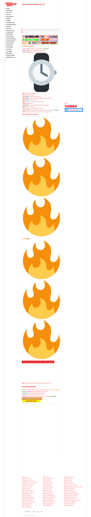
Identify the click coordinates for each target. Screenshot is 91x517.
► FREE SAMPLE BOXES (9, 30)
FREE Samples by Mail (48, 487)
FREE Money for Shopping (28, 483)
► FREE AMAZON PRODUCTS (10, 24)
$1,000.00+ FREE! (47, 480)
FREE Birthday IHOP (47, 493)
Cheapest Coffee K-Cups (27, 480)
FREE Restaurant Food (69, 483)
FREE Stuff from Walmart (27, 485)
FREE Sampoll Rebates (27, 507)
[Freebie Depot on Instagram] (76, 107)
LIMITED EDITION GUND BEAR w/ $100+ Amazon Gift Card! (36, 383)
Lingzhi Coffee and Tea (35, 96)
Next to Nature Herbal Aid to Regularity (39, 105)
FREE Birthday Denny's (27, 503)
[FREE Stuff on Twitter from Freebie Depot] (66, 107)
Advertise (33, 511)
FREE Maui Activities (47, 485)
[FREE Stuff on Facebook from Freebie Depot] (68, 107)
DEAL (25, 238)
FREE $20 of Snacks (47, 490)
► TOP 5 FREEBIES (8, 51)
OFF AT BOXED (28, 46)
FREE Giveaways (67, 480)
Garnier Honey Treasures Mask (37, 50)
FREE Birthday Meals (26, 495)
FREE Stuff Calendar (47, 483)
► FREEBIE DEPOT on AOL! (10, 57)
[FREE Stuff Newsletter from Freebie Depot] (71, 107)
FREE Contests (46, 477)
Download (36, 110)
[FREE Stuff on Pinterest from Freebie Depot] (73, 107)
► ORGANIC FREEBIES (9, 43)
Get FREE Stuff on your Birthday (29, 482)
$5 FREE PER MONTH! (69, 490)
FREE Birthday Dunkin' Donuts (29, 502)
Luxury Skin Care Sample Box (36, 48)
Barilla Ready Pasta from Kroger (37, 52)
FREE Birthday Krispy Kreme (70, 492)
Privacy (38, 511)
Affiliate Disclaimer (28, 511)
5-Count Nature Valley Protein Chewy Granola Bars (36, 389)
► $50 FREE (7, 8)
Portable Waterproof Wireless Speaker (34, 393)
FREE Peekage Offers (47, 505)
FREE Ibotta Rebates (68, 505)
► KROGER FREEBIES (9, 32)
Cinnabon (32, 106)
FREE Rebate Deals (26, 488)
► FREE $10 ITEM (8, 12)
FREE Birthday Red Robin (48, 495)
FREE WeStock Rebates (48, 503)
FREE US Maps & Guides (27, 490)
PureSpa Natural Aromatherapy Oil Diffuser (42, 396)
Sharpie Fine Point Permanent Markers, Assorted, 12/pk (38, 111)
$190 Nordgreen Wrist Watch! (32, 93)
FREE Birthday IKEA (26, 505)
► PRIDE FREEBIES (8, 53)
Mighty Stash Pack (29, 103)
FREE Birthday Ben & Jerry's (49, 502)
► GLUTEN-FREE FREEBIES (10, 41)
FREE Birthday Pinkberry (48, 500)
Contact (41, 511)
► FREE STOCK (8, 14)
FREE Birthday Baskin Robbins (71, 495)
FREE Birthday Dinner (27, 493)
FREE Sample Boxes (68, 478)
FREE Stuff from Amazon (69, 488)
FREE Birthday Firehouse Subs (71, 497)
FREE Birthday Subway (48, 498)
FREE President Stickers (48, 478)
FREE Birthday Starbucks (27, 500)
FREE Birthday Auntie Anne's (49, 497)
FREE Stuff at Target (68, 482)
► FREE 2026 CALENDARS (10, 55)
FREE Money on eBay (26, 487)
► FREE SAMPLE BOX (9, 16)
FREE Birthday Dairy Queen (70, 498)
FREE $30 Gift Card (47, 488)
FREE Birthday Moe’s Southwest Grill (72, 500)
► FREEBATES (7, 18)
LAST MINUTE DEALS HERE (29, 387)
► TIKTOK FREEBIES (9, 47)
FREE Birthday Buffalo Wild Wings (71, 493)
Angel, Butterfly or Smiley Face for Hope (34, 108)
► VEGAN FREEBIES (9, 45)
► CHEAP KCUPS (8, 49)
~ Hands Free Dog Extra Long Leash (35, 391)
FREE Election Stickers (27, 478)
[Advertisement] (41, 16)
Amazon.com (41, 101)
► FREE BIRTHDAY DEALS (10, 22)
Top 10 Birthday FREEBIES (70, 502)
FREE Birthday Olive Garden (28, 498)
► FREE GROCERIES (8, 10)
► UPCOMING (8, 20)
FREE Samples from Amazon (28, 492)
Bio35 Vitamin (33, 100)
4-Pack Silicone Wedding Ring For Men (33, 394)
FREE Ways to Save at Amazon (71, 485)
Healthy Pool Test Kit (30, 95)
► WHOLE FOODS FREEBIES (10, 39)
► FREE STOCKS (8, 28)
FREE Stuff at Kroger (47, 482)
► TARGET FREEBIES (9, 34)
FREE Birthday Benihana (27, 497)
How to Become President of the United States (41, 98)
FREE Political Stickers (69, 477)
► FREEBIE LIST (8, 26)
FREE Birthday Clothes (48, 492)
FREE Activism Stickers (69, 503)
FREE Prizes (24, 477)
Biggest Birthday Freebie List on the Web (73, 487)
